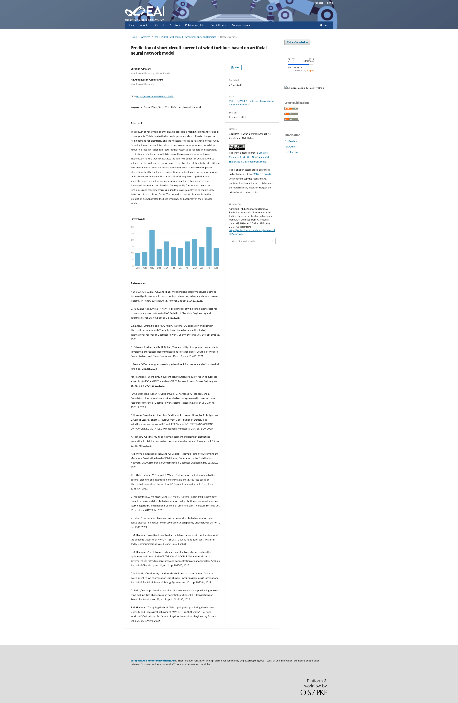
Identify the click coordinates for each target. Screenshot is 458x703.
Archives (175, 24)
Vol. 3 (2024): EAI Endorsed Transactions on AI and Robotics (185, 36)
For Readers (290, 141)
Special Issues (218, 24)
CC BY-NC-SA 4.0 (261, 174)
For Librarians (291, 152)
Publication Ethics (195, 24)
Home (131, 24)
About (144, 24)
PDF (236, 67)
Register (319, 2)
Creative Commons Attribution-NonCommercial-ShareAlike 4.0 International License (249, 157)
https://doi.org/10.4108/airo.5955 (155, 96)
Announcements (241, 24)
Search (326, 24)
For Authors (290, 146)
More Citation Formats (243, 241)
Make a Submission (297, 42)
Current (159, 24)
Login (330, 2)
